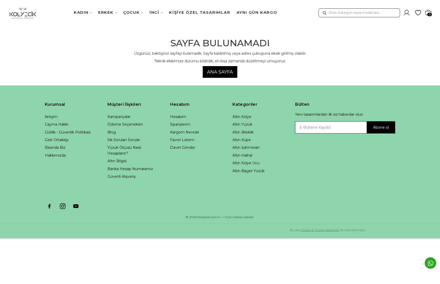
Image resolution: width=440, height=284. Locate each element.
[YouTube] (75, 206)
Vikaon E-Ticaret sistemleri (320, 230)
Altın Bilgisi (117, 161)
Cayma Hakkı (56, 124)
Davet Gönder (182, 147)
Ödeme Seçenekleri (125, 124)
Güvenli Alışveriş (121, 176)
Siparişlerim (180, 124)
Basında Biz (55, 147)
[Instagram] (62, 206)
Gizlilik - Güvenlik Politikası (68, 132)
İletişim (51, 116)
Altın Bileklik (243, 132)
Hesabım (178, 116)
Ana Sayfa (220, 72)
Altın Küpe (241, 140)
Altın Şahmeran (245, 147)
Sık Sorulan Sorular (123, 140)
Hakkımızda (55, 155)
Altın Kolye (241, 116)
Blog (111, 132)
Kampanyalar (119, 116)
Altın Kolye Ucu (245, 163)
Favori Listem (182, 140)
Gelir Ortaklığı (56, 140)
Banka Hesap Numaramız (130, 169)
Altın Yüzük (242, 124)
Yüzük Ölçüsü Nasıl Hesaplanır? (124, 150)
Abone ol (381, 127)
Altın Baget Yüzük (248, 171)
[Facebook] (49, 206)
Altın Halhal (242, 155)
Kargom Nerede (184, 132)
